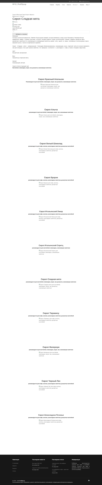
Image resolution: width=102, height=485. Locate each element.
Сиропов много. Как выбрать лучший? (59, 465)
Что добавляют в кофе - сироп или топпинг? (60, 471)
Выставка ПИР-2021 (37, 464)
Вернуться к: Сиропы (18, 16)
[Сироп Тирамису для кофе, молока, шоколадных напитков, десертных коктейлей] (51, 330)
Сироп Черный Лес (51, 381)
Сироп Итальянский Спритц (51, 245)
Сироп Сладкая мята (51, 279)
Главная (52, 4)
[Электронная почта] (51, 23)
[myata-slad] (51, 26)
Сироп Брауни (51, 177)
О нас (63, 4)
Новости (69, 4)
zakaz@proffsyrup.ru (85, 1)
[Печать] (51, 22)
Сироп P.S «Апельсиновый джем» (40, 468)
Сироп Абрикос (30, 14)
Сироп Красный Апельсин (51, 79)
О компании (15, 463)
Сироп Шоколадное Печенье (51, 415)
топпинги (79, 466)
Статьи (14, 471)
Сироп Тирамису (51, 313)
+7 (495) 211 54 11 (74, 1)
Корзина (82, 4)
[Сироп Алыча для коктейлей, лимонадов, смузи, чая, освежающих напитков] (51, 126)
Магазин (75, 4)
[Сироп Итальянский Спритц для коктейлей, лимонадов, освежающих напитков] (51, 262)
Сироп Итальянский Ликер (51, 211)
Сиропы (74, 466)
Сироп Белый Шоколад (51, 143)
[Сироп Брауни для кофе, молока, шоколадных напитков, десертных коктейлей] (51, 194)
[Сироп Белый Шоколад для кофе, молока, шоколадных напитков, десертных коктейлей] (51, 160)
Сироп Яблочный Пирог (19, 14)
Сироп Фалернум (51, 347)
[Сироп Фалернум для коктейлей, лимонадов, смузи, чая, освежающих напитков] (51, 364)
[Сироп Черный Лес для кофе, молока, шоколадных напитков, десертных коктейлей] (51, 398)
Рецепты (58, 4)
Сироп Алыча (51, 109)
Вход (87, 4)
